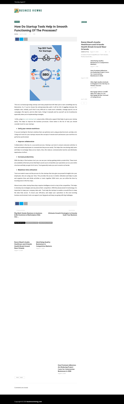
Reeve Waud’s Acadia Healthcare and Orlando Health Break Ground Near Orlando (23, 245)
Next (21, 377)
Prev (17, 377)
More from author (32, 223)
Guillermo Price (85, 52)
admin (16, 34)
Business (17, 21)
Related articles (20, 223)
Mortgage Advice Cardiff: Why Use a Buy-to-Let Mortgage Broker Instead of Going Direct (99, 94)
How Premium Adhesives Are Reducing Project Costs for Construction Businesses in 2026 (67, 368)
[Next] (85, 103)
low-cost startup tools (29, 119)
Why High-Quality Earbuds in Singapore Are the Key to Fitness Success (100, 83)
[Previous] (82, 103)
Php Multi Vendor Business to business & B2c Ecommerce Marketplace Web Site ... (28, 215)
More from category (46, 223)
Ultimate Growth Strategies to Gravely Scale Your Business (62, 214)
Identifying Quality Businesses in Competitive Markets (44, 244)
